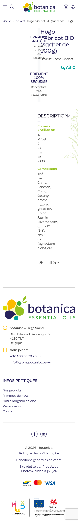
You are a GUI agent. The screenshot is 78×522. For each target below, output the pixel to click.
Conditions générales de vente (39, 460)
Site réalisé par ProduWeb (39, 466)
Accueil (7, 21)
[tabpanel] (39, 183)
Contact (9, 411)
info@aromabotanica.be (28, 362)
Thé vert (19, 21)
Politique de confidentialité (39, 453)
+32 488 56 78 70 (23, 356)
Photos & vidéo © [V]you (39, 471)
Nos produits (12, 390)
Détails (39, 262)
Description (39, 116)
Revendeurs (12, 406)
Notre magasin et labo (19, 401)
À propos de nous (15, 395)
